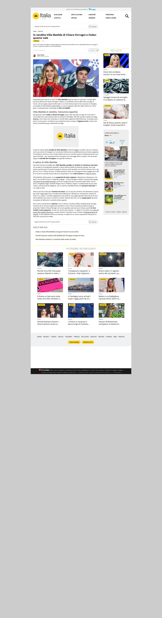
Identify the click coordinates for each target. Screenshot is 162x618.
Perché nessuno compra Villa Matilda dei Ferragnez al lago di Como (60, 235)
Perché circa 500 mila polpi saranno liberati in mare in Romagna (48, 273)
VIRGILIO (56, 370)
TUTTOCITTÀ (93, 370)
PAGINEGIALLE (61, 370)
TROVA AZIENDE (74, 342)
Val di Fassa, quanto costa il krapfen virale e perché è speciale (115, 125)
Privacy (54, 372)
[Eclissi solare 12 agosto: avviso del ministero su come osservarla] (111, 259)
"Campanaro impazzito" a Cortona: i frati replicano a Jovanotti (79, 273)
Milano (105, 69)
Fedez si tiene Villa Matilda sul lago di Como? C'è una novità (57, 232)
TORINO (53, 337)
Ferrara (39, 268)
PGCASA (78, 370)
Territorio (110, 15)
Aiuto (75, 372)
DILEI (97, 370)
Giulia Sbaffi (40, 55)
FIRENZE (77, 337)
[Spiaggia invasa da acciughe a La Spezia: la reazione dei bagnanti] (116, 86)
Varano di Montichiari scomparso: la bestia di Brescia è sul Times (109, 324)
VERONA (101, 337)
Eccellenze (58, 15)
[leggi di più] (97, 55)
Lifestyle (57, 18)
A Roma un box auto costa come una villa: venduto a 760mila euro (48, 298)
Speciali (74, 18)
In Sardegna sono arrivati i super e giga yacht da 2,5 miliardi (79, 298)
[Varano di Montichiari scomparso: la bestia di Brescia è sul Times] (111, 310)
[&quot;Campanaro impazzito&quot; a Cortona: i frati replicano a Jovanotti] (81, 259)
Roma (39, 294)
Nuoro (70, 294)
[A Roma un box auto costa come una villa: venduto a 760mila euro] (50, 285)
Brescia (101, 319)
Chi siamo (44, 372)
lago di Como (91, 174)
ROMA (39, 337)
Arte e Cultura (76, 15)
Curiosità (92, 15)
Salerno (70, 319)
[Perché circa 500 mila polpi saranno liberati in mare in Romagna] (50, 259)
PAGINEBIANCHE (85, 370)
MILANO (46, 337)
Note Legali (49, 372)
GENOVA (93, 337)
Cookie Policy (60, 372)
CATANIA (109, 337)
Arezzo (70, 268)
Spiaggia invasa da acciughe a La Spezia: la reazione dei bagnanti (115, 99)
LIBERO (51, 370)
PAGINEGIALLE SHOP (71, 370)
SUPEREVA (120, 370)
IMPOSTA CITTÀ (87, 342)
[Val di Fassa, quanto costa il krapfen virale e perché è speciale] (116, 111)
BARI (115, 337)
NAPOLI (61, 337)
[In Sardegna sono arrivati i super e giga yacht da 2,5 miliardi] (81, 285)
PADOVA (121, 337)
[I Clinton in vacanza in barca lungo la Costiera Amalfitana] (81, 310)
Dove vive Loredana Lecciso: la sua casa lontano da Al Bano (115, 74)
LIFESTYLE (40, 31)
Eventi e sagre (111, 18)
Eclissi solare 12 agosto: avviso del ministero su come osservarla (109, 273)
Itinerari (92, 18)
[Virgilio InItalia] (41, 16)
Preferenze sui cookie (68, 372)
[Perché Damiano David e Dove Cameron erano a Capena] (50, 310)
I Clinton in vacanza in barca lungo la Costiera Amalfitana (78, 324)
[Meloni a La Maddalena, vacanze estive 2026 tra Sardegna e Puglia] (111, 285)
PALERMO (68, 337)
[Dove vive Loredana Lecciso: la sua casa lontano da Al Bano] (116, 61)
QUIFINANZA (108, 370)
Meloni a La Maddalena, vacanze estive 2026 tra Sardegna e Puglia (109, 298)
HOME (34, 31)
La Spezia (106, 95)
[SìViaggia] (92, 9)
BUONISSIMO (114, 370)
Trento (105, 120)
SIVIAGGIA (101, 370)
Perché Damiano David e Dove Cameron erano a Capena (47, 324)
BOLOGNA (85, 337)
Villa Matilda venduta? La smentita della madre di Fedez (56, 239)
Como (43, 41)
